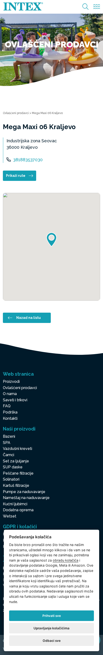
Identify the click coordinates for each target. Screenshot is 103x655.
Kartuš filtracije (16, 485)
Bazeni (9, 436)
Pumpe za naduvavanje (24, 491)
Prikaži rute (15, 176)
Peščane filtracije (18, 473)
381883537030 (28, 159)
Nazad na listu (28, 318)
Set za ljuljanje (16, 461)
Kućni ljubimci (15, 504)
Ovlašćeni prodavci (16, 113)
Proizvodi (11, 381)
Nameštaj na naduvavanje (26, 497)
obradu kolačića (65, 560)
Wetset (9, 516)
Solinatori (11, 479)
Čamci (8, 455)
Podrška (10, 412)
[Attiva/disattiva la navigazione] (96, 7)
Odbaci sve (52, 641)
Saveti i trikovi (15, 400)
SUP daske (13, 467)
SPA (6, 442)
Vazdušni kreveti (17, 448)
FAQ (7, 406)
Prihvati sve (51, 616)
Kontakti (10, 418)
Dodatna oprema (18, 510)
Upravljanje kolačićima (51, 628)
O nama (10, 393)
